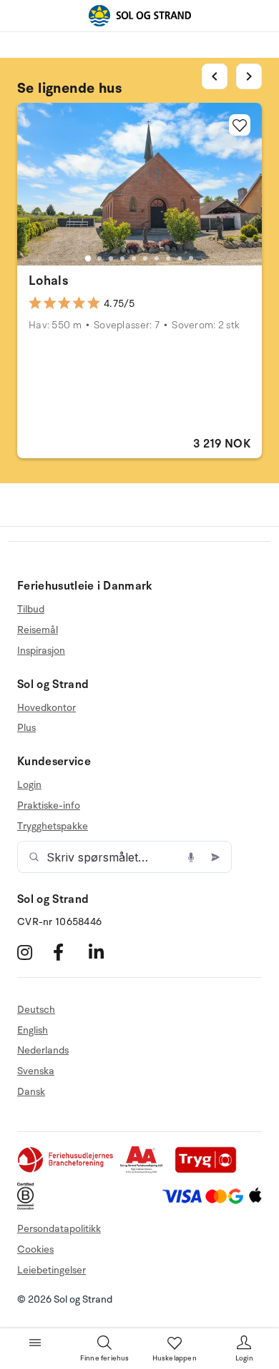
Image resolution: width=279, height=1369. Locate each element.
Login (29, 785)
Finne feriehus (104, 1358)
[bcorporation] (29, 1206)
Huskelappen (174, 1358)
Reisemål (37, 630)
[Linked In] (105, 952)
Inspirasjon (41, 650)
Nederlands (43, 1050)
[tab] (88, 258)
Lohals (48, 280)
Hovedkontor (46, 708)
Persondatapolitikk (59, 1229)
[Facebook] (69, 952)
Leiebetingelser (51, 1270)
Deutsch (36, 1010)
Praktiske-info (48, 805)
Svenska (35, 1071)
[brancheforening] (66, 1170)
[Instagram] (33, 952)
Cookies (35, 1249)
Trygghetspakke (52, 826)
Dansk (31, 1091)
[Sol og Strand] (139, 15)
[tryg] (210, 1170)
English (32, 1030)
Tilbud (30, 609)
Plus (26, 727)
